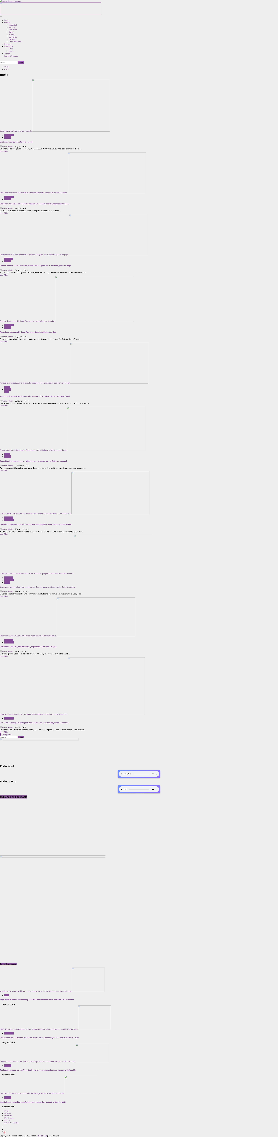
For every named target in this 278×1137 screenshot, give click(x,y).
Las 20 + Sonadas (11, 56)
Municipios (13, 37)
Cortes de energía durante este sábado (16, 131)
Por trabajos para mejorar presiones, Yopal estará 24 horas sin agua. (28, 636)
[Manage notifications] (5, 1132)
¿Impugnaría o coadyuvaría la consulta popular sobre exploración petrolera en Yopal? (35, 383)
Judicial (7, 387)
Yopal (6, 392)
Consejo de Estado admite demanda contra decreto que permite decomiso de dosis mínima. (37, 573)
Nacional (12, 27)
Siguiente (8, 734)
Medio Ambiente (15, 42)
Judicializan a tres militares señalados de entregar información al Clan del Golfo (32, 1093)
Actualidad (13, 25)
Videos (11, 51)
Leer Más (4, 151)
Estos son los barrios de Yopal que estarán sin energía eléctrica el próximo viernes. (33, 193)
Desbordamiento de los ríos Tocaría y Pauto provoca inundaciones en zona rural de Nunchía (37, 1061)
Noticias (7, 137)
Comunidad (13, 30)
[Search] (0, 60)
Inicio (6, 20)
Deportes (8, 44)
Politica (11, 35)
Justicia (7, 454)
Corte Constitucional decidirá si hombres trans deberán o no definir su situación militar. (35, 513)
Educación (12, 39)
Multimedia (8, 46)
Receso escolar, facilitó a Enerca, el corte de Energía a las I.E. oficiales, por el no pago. (34, 254)
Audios (7, 54)
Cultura (11, 32)
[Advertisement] (50, 13)
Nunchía (7, 1065)
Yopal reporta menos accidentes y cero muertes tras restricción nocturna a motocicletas (35, 991)
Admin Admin (7, 146)
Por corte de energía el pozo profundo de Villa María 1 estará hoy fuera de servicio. (34, 714)
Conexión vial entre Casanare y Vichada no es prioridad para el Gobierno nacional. (33, 450)
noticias (7, 23)
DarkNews (42, 1136)
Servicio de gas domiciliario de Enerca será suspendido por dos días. (27, 321)
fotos (11, 49)
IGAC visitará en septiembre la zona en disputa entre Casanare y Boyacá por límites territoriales (39, 1029)
